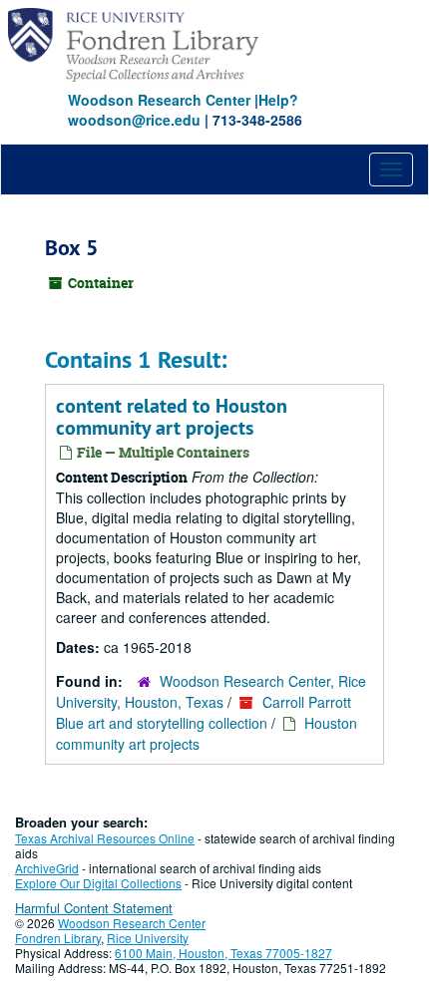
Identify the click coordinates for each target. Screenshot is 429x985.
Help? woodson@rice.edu (183, 110)
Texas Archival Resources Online (105, 837)
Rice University (148, 937)
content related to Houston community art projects (171, 417)
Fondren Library (58, 937)
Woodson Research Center (159, 100)
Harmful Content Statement (94, 907)
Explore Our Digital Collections (98, 882)
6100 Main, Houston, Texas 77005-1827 (223, 952)
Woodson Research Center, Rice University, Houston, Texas (211, 691)
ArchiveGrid (47, 867)
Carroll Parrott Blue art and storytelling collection (203, 712)
